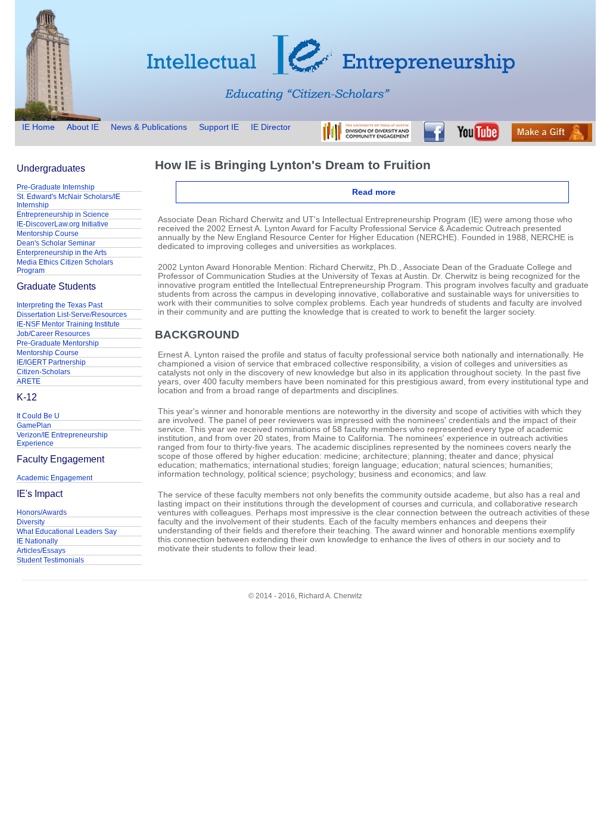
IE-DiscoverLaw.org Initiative (62, 224)
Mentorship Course (48, 233)
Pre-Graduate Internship (56, 187)
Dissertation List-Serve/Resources (72, 314)
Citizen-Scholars (43, 372)
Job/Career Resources (53, 334)
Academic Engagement (54, 478)
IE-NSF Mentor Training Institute (68, 324)
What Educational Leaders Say (67, 531)
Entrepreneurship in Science (63, 214)
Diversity (31, 522)
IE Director (271, 127)
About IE (83, 127)
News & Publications (149, 127)
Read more (374, 192)
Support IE (219, 127)
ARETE (29, 381)
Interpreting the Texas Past (59, 305)
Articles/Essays (41, 550)
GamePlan (34, 425)
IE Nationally (37, 541)
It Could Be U (38, 416)
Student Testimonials (50, 560)
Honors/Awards (42, 512)
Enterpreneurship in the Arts (62, 252)
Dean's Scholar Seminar (56, 243)
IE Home (39, 127)
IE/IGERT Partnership (51, 362)
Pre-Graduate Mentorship (58, 343)
